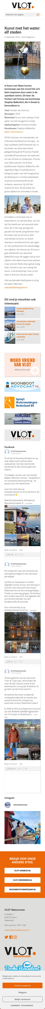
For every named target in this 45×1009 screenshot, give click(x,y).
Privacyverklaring (27, 1005)
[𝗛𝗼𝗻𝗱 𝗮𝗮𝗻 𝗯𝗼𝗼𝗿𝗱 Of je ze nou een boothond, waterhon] (22, 829)
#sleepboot (29, 500)
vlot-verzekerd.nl (22, 880)
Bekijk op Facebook (11, 550)
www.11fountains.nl (13, 131)
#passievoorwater (13, 503)
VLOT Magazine (28, 37)
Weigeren (22, 992)
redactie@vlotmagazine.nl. (16, 287)
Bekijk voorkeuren (22, 999)
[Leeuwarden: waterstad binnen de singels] (9, 325)
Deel (21, 550)
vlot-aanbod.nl (22, 870)
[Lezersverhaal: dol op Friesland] (9, 312)
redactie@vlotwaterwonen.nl (16, 930)
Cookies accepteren (22, 985)
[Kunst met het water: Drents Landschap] (9, 338)
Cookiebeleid (15, 1005)
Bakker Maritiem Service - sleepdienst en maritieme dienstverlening (22, 479)
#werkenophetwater (14, 500)
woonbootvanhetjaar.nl (22, 889)
